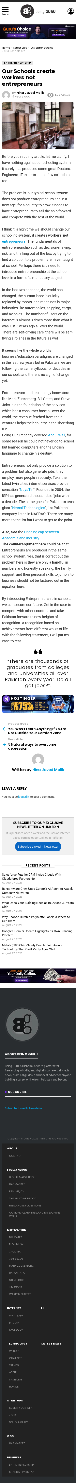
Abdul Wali (56, 435)
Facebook (16, 1330)
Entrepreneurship (21, 1465)
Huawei (14, 1387)
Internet (14, 1308)
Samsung (15, 1379)
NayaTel (26, 489)
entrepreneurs (14, 241)
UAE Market (17, 1184)
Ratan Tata (17, 1273)
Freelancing (17, 1170)
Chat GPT (15, 1358)
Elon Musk (16, 1244)
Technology (17, 1343)
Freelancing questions (25, 1205)
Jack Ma (15, 1251)
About (12, 1148)
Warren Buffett (20, 1294)
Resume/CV (16, 1191)
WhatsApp (16, 1315)
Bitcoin (14, 1323)
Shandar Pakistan (21, 1472)
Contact (15, 1156)
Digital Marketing (21, 1177)
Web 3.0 (14, 1351)
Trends (14, 1365)
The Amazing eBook (22, 1198)
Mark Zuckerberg (21, 1266)
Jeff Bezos (16, 1259)
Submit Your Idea (20, 1408)
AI (42, 1308)
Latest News (51, 1343)
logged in (24, 796)
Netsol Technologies (28, 508)
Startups (15, 1400)
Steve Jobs (16, 1280)
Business (14, 1457)
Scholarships (19, 1422)
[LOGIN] (70, 11)
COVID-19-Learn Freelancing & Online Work (34, 1214)
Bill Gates (15, 1237)
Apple (13, 1372)
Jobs (12, 1415)
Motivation (16, 1230)
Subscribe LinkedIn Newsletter (38, 846)
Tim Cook (15, 1287)
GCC (10, 1436)
